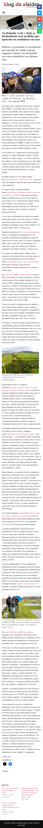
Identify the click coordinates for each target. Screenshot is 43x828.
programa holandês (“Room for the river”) (19, 179)
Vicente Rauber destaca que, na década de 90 (22, 262)
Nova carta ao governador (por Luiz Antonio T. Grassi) (10, 790)
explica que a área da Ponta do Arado (20, 434)
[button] (39, 6)
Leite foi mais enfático (29, 232)
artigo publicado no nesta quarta (18, 632)
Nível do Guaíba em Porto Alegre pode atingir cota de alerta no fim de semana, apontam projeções (30, 791)
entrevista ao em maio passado (17, 274)
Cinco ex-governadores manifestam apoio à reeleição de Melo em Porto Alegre (10, 806)
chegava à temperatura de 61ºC (27, 583)
